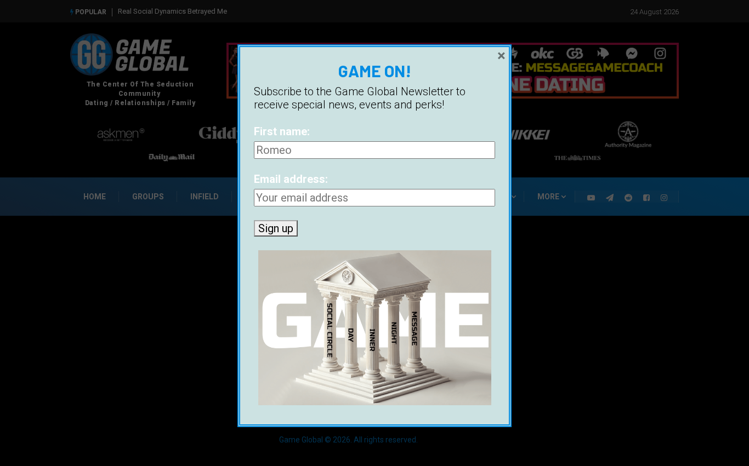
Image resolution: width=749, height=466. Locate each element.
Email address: (291, 179)
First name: (282, 131)
